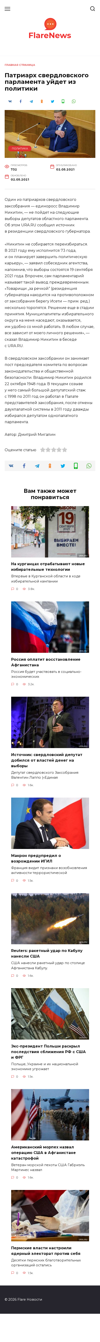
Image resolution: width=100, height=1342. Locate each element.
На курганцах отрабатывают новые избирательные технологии (48, 567)
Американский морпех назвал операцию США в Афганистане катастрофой (43, 1152)
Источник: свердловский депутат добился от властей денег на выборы (46, 760)
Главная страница (20, 65)
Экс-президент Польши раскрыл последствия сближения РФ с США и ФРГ (48, 1051)
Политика (20, 148)
